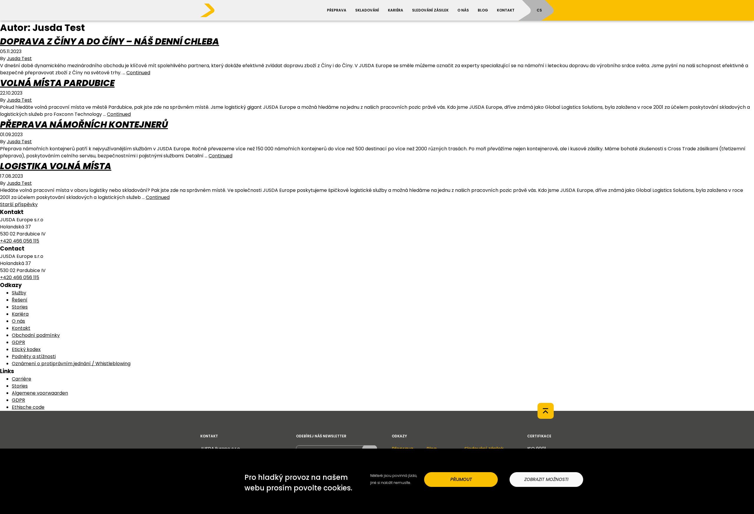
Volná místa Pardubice (57, 83)
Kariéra (395, 10)
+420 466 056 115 (19, 241)
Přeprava (336, 10)
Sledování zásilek (430, 10)
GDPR (18, 342)
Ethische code (28, 407)
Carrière (21, 378)
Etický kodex (26, 349)
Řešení (19, 299)
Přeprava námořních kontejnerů (84, 124)
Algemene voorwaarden (40, 393)
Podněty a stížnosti (34, 356)
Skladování (367, 10)
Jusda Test (19, 58)
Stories (20, 307)
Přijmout (461, 479)
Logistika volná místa (55, 166)
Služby (19, 292)
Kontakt (506, 10)
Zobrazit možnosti (546, 479)
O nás (463, 10)
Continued (138, 72)
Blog (483, 10)
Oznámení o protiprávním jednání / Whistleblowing (71, 363)
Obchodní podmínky (36, 335)
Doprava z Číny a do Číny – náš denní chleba (109, 41)
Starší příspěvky (19, 204)
